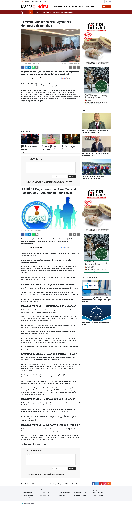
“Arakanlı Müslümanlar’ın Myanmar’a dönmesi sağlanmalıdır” (51, 17)
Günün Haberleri (34, 1)
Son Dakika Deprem (81, 495)
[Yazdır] (36, 67)
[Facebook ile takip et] (93, 483)
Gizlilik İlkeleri (67, 484)
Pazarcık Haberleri (28, 495)
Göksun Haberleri (80, 490)
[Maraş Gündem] (34, 6)
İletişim (60, 484)
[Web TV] (106, 1)
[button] (70, 67)
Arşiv (41, 1)
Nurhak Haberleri (44, 495)
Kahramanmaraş (57, 6)
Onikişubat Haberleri (81, 492)
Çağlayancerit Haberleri (99, 490)
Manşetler (27, 1)
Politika (81, 6)
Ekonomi (67, 6)
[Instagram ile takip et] (105, 483)
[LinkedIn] (29, 67)
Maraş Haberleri (27, 490)
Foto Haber (90, 6)
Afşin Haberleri (44, 490)
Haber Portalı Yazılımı (29, 503)
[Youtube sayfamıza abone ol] (101, 483)
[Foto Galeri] (110, 1)
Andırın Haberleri (44, 492)
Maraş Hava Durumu (28, 498)
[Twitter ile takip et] (97, 483)
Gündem (74, 6)
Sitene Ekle (46, 1)
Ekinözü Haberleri (27, 492)
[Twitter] (26, 67)
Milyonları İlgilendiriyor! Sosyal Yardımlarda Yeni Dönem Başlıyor (58, 12)
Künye (54, 484)
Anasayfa (25, 17)
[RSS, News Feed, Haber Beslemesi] (109, 483)
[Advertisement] (50, 117)
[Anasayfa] (22, 1)
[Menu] (104, 6)
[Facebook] (22, 67)
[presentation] (27, 12)
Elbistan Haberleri (62, 490)
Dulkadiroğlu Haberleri (64, 492)
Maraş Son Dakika (98, 495)
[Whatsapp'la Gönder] (33, 67)
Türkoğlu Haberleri (98, 492)
